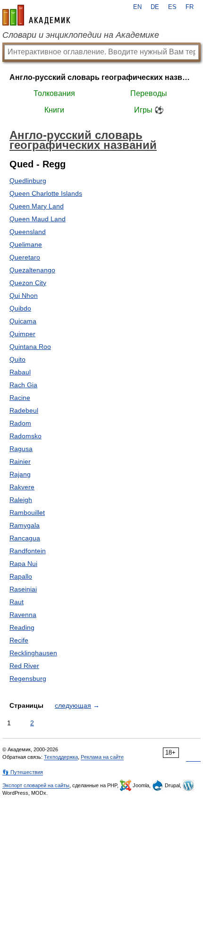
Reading (21, 627)
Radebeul (23, 410)
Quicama (22, 321)
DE (155, 7)
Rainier (20, 461)
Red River (24, 665)
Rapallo (20, 576)
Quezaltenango (32, 270)
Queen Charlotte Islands (45, 193)
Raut (16, 602)
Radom (20, 423)
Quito (17, 359)
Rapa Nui (23, 563)
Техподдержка (61, 757)
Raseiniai (23, 589)
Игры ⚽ (149, 110)
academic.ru (36, 15)
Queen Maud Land (37, 219)
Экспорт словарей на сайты (35, 785)
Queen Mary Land (36, 206)
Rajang (20, 474)
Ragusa (21, 448)
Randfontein (27, 551)
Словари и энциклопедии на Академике (80, 35)
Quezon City (27, 283)
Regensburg (27, 678)
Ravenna (22, 614)
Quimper (22, 334)
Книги (54, 110)
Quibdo (20, 308)
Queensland (27, 231)
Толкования (54, 93)
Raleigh (20, 500)
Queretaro (24, 257)
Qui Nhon (23, 295)
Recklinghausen (33, 653)
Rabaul (20, 372)
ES (172, 7)
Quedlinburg (27, 180)
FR (190, 7)
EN (137, 7)
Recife (18, 640)
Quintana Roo (30, 346)
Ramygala (24, 525)
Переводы (148, 93)
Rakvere (21, 487)
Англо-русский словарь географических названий (101, 77)
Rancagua (24, 538)
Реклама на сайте (102, 757)
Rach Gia (23, 385)
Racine (19, 397)
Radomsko (25, 436)
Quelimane (25, 244)
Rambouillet (27, 512)
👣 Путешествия (22, 772)
